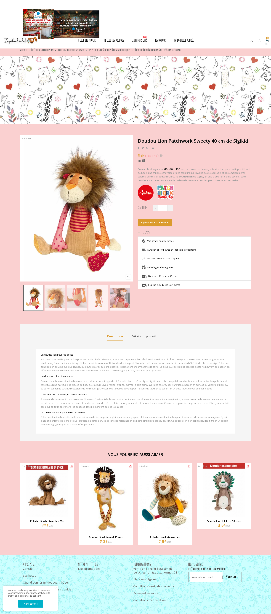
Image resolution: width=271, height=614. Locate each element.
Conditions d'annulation (149, 600)
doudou (56, 394)
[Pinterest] (153, 148)
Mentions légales (144, 579)
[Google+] (148, 148)
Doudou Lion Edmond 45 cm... (106, 537)
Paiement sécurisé (145, 593)
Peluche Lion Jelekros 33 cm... (224, 521)
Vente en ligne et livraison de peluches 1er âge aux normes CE (155, 570)
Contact (28, 569)
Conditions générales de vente (153, 586)
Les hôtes (29, 575)
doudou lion (172, 169)
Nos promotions (89, 569)
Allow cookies (31, 603)
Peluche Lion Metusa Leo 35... (47, 521)
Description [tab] (115, 336)
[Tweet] (143, 148)
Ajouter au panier (155, 222)
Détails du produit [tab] (143, 336)
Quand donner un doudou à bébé (45, 582)
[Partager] (138, 148)
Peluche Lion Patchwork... (165, 537)
